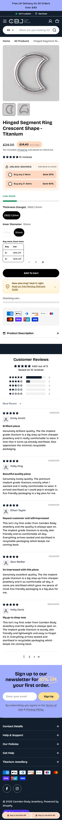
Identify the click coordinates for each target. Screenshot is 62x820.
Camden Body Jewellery (28, 801)
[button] (11, 157)
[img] (10, 413)
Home (6, 41)
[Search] (54, 30)
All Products (21, 41)
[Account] (50, 21)
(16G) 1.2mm (11, 215)
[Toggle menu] (5, 21)
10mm (19, 232)
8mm (8, 234)
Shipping (22, 149)
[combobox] (31, 30)
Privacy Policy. (35, 709)
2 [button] (29, 656)
